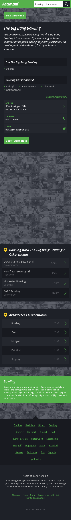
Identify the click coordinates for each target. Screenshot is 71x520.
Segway (19, 452)
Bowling (53, 425)
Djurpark (31, 432)
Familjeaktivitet (13, 89)
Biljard (41, 425)
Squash (52, 452)
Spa (43, 452)
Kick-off (10, 86)
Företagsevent (29, 86)
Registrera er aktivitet (48, 495)
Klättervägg (37, 438)
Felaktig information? (56, 96)
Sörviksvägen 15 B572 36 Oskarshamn (16, 106)
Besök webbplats (16, 140)
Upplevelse (35, 459)
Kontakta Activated (35, 497)
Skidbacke (32, 452)
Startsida (16, 495)
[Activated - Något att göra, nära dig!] (10, 4)
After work (49, 86)
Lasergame (52, 438)
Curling (19, 432)
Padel (42, 445)
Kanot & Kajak (20, 438)
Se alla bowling (15, 15)
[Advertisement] (35, 195)
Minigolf (17, 445)
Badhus (18, 425)
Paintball (53, 445)
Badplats (30, 425)
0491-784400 (12, 118)
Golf (53, 432)
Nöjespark (30, 445)
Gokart (43, 432)
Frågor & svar (29, 495)
